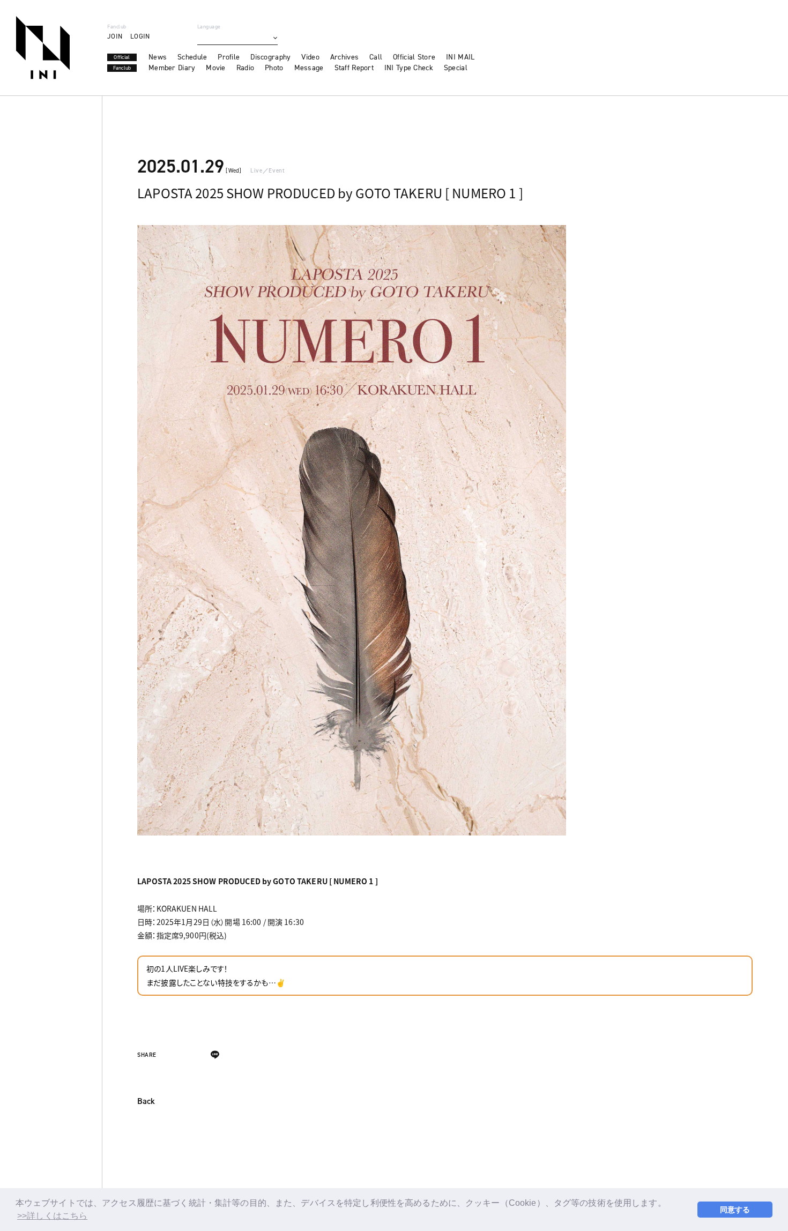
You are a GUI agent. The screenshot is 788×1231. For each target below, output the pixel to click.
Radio (245, 68)
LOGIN (140, 36)
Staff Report (354, 68)
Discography (270, 57)
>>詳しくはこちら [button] (52, 1215)
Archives (344, 57)
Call (375, 57)
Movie (215, 68)
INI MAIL (460, 57)
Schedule (192, 57)
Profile (229, 57)
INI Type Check (408, 68)
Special (455, 68)
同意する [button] (735, 1209)
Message (309, 68)
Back (146, 1102)
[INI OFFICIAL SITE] (43, 47)
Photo (274, 68)
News (157, 57)
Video (310, 57)
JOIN (114, 36)
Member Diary (171, 68)
